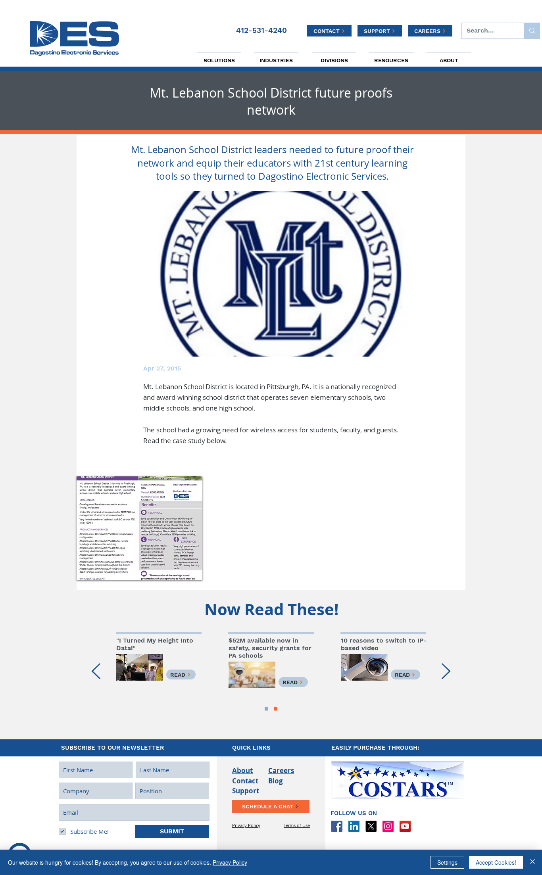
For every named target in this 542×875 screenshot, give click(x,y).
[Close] (532, 862)
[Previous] (96, 672)
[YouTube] (405, 826)
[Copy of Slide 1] (266, 709)
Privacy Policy (230, 862)
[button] (139, 528)
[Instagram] (388, 826)
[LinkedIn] (353, 826)
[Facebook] (336, 826)
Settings (447, 862)
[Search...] (532, 30)
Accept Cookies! (496, 862)
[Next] (446, 672)
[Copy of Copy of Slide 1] (275, 709)
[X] (371, 826)
